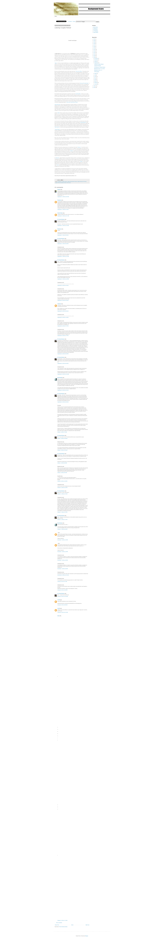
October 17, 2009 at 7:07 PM (62, 519)
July (95, 75)
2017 (94, 45)
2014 (94, 49)
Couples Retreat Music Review (72, 181)
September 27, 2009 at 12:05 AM (63, 196)
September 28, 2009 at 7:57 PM (62, 335)
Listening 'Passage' (97, 65)
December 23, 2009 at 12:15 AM (63, 575)
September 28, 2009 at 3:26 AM (62, 300)
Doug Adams (95, 29)
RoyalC (58, 189)
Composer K (95, 28)
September (96, 62)
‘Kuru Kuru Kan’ (57, 104)
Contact (74, 21)
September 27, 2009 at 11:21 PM (63, 256)
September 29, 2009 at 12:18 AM (63, 374)
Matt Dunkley (95, 27)
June (95, 76)
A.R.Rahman (59, 181)
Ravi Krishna (59, 377)
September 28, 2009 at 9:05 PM (62, 363)
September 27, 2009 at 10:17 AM (63, 215)
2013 (94, 51)
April (95, 79)
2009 (94, 57)
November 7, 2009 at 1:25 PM (62, 551)
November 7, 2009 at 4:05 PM (62, 560)
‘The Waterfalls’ (78, 93)
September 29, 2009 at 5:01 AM (62, 390)
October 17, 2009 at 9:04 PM (62, 529)
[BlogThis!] (59, 180)
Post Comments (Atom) (63, 926)
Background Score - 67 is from (99, 68)
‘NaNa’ (81, 161)
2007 (94, 87)
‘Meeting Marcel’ (83, 122)
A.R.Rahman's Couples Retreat (99, 67)
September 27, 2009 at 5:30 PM (62, 235)
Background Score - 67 (98, 70)
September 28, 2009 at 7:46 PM (62, 317)
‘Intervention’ (57, 127)
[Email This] (57, 180)
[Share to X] (60, 180)
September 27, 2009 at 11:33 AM (63, 225)
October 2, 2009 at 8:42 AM (62, 472)
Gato (58, 615)
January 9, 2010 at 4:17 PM (62, 581)
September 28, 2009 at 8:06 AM (62, 311)
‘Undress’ (71, 150)
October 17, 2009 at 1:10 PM (62, 512)
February (96, 82)
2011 (94, 54)
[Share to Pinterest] (62, 180)
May (95, 78)
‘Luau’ (58, 164)
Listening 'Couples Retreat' (99, 64)
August (95, 73)
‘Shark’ (58, 112)
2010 (94, 55)
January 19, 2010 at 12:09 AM (62, 596)
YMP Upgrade (96, 71)
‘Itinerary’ (79, 147)
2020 (94, 40)
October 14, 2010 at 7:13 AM (62, 920)
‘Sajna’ (56, 63)
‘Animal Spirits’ (57, 129)
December (96, 58)
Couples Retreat (64, 181)
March (95, 81)
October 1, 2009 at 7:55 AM (62, 432)
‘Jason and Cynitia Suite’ (84, 83)
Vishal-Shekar (95, 32)
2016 (94, 46)
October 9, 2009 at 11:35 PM (62, 481)
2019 (94, 42)
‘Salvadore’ (57, 157)
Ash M (58, 599)
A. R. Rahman (95, 31)
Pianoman (59, 200)
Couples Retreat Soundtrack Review (60, 182)
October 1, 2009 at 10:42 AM (62, 450)
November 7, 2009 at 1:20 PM (62, 539)
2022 (94, 39)
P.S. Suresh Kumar (60, 219)
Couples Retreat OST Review (81, 181)
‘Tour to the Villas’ (79, 71)
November (96, 59)
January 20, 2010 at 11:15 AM (62, 612)
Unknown (59, 303)
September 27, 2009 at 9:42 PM (62, 243)
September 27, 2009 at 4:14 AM (62, 209)
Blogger (86, 935)
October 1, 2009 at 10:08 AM (62, 438)
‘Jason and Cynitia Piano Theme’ (72, 102)
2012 (94, 52)
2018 (94, 43)
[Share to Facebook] (61, 180)
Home (56, 16)
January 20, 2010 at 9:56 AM (62, 604)
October (95, 61)
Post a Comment (59, 922)
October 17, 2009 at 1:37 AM (62, 493)
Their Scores (69, 182)
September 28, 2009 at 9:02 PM (62, 353)
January (95, 84)
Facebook (70, 21)
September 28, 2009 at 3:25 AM (62, 285)
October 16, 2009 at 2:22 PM (62, 487)
